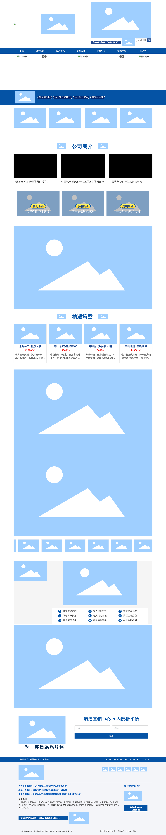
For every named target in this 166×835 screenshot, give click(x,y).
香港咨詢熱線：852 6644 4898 (40, 818)
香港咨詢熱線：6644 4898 (105, 42)
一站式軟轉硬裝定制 (128, 211)
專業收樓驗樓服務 (83, 211)
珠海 (135, 831)
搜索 (149, 40)
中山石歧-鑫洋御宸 (65, 346)
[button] (44, 56)
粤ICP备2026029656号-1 (108, 831)
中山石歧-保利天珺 (100, 346)
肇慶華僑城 (44, 97)
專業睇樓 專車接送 (38, 211)
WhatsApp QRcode (136, 808)
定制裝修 (127, 206)
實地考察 (38, 206)
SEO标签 (61, 831)
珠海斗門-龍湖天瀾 (30, 346)
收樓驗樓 (83, 206)
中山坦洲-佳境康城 (136, 346)
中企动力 (129, 831)
